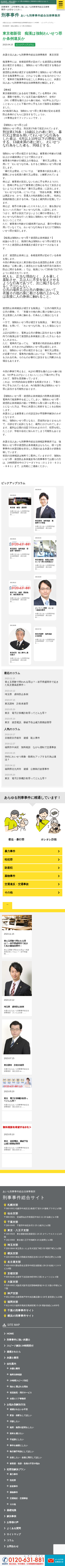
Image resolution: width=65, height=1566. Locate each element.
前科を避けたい (17, 1433)
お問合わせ (12, 1546)
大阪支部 (13, 1281)
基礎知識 (11, 1510)
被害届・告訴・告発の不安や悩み (25, 1463)
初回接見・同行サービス (21, 1392)
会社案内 (11, 1363)
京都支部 (13, 1273)
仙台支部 (13, 1213)
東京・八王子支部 (18, 1230)
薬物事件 (10, 875)
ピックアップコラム (25, 44)
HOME (10, 1333)
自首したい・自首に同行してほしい (26, 1457)
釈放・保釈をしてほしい (21, 1415)
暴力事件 (10, 851)
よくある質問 (14, 1528)
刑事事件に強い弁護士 (18, 1339)
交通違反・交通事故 (17, 884)
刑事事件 (30, 14)
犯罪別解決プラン (16, 1469)
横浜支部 (13, 1253)
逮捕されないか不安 (19, 1409)
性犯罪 (9, 859)
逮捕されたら (14, 1351)
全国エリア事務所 (18, 1398)
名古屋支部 (14, 1261)
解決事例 (11, 1516)
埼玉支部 (13, 1244)
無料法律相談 (16, 1374)
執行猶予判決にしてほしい (22, 1451)
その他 (9, 892)
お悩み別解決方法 (16, 1404)
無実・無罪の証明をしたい (22, 1427)
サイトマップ (14, 1534)
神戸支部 (13, 1293)
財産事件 (14, 1486)
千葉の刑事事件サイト (21, 1310)
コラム (10, 1540)
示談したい (15, 1421)
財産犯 (9, 867)
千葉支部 (13, 1221)
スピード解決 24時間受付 (20, 1345)
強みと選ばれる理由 (19, 1386)
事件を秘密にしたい (19, 1445)
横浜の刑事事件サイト (21, 1315)
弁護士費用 (12, 1357)
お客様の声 (12, 1522)
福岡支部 (13, 1301)
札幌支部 (13, 1204)
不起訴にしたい (17, 1439)
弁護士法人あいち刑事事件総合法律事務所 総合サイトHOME (21, 22)
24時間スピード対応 (19, 1380)
